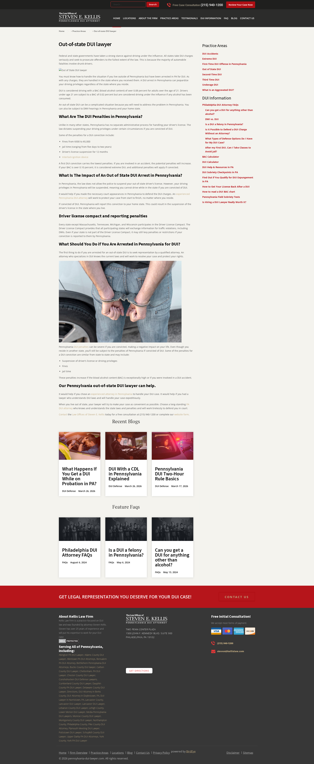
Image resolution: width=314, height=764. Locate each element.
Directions (72, 689)
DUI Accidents (210, 51)
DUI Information (217, 13)
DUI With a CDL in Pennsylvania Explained (125, 471)
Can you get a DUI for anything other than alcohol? (172, 555)
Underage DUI (210, 82)
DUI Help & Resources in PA (218, 165)
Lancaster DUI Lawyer (93, 701)
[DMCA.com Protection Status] (69, 638)
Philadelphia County (77, 722)
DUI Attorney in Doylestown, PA (83, 693)
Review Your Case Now (241, 4)
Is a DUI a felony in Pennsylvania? (126, 550)
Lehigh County (96, 705)
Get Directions (139, 668)
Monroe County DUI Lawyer (87, 713)
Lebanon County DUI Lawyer (73, 705)
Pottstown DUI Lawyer (70, 730)
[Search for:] (128, 4)
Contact (63, 412)
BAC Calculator (210, 154)
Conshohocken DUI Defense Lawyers (78, 677)
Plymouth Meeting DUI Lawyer (84, 726)
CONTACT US (237, 595)
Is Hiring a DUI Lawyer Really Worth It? (224, 200)
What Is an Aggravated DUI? (218, 87)
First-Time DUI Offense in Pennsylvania (224, 61)
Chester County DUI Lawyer (81, 673)
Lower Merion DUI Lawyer (72, 709)
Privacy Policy (161, 750)
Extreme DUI (209, 56)
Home (135, 13)
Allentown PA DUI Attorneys (81, 656)
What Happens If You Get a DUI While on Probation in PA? (79, 473)
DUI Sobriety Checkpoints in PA (220, 170)
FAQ (230, 13)
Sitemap (248, 750)
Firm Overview (78, 750)
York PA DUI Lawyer (77, 738)
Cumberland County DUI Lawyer (75, 681)
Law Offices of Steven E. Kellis (88, 412)
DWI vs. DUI (212, 117)
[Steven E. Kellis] (79, 19)
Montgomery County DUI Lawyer (75, 718)
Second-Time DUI (212, 72)
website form (181, 412)
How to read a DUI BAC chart (218, 189)
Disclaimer (233, 750)
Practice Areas (181, 13)
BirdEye (191, 749)
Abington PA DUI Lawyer (71, 652)
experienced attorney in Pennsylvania (111, 391)
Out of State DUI (211, 67)
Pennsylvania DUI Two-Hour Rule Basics (169, 471)
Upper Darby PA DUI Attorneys (82, 734)
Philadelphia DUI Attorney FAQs (79, 550)
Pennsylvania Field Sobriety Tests (221, 194)
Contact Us (248, 13)
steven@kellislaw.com (230, 649)
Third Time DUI (210, 77)
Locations (146, 13)
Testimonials (198, 13)
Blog (237, 13)
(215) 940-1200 (212, 5)
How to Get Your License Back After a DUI (226, 184)
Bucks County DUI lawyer (83, 664)
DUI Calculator (210, 159)
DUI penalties (81, 344)
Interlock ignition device (75, 154)
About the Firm (162, 13)
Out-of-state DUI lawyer (105, 29)
